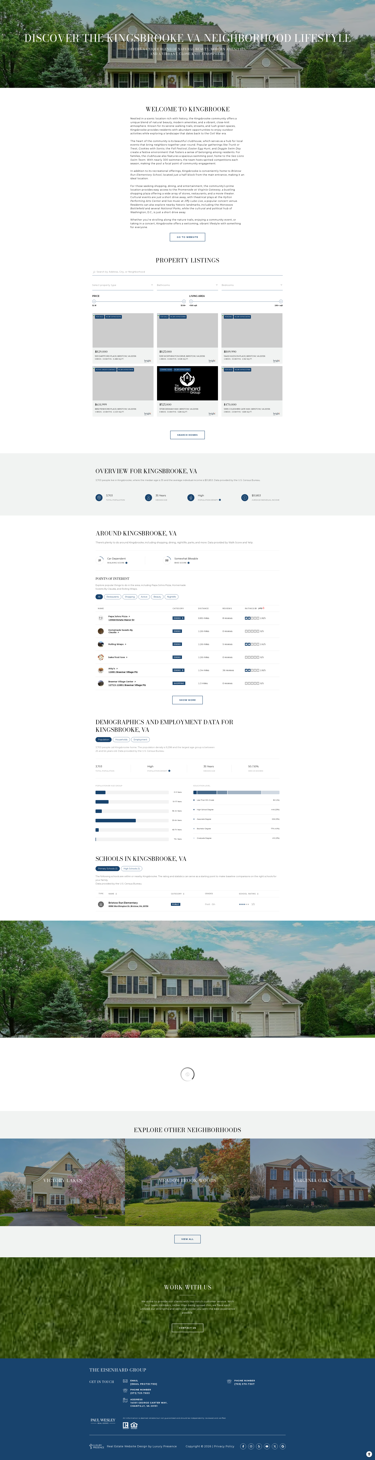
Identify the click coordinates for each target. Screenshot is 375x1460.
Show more (187, 700)
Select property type (104, 285)
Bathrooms (163, 285)
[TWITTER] (275, 1446)
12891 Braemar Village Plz (123, 672)
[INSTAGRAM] (251, 1446)
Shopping (131, 596)
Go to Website (187, 237)
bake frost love (116, 657)
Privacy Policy (224, 1446)
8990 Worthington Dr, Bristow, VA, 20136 (128, 906)
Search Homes (187, 435)
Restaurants (113, 596)
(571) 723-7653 (140, 1393)
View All (187, 1239)
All (100, 596)
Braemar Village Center (120, 681)
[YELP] (259, 1446)
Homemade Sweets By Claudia (120, 631)
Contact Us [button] (187, 1328)
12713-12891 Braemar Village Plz (127, 685)
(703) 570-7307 (244, 1384)
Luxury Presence (165, 1446)
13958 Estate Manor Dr (121, 620)
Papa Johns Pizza (117, 616)
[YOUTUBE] (267, 1446)
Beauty (158, 596)
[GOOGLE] (283, 1446)
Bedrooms (228, 285)
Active (145, 596)
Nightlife (172, 596)
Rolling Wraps (116, 644)
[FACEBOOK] (243, 1446)
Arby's (111, 668)
